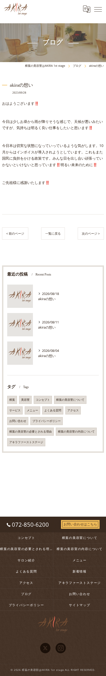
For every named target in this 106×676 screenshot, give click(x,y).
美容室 (25, 400)
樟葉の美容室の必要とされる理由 (30, 431)
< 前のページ (15, 233)
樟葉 (12, 400)
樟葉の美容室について (70, 400)
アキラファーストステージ (26, 442)
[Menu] (98, 9)
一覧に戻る (53, 233)
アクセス (73, 410)
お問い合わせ (17, 421)
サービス (15, 410)
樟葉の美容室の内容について (76, 431)
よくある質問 (52, 410)
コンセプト (43, 400)
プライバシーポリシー (46, 421)
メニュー (32, 410)
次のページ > (91, 233)
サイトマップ (79, 605)
